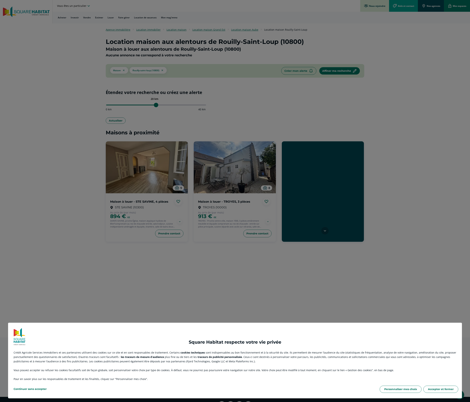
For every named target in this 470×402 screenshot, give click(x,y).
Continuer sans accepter (30, 389)
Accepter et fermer (441, 389)
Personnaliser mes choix (400, 389)
